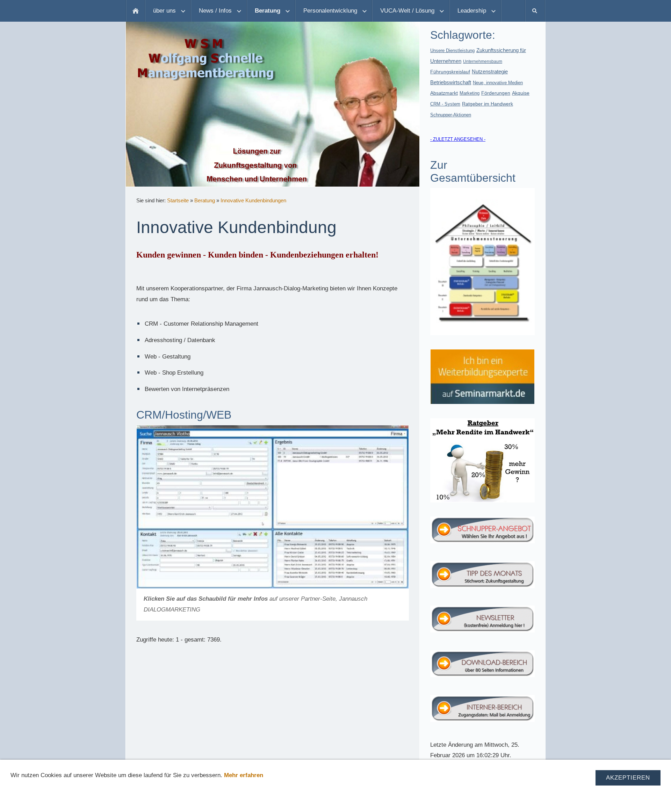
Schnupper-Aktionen (450, 114)
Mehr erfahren (243, 775)
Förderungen (495, 93)
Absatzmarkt (444, 93)
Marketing (469, 93)
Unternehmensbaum (482, 61)
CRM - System (445, 104)
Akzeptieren (628, 777)
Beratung (204, 200)
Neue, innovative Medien (498, 82)
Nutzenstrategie (490, 71)
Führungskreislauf (450, 71)
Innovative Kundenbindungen (253, 200)
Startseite (178, 200)
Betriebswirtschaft (450, 82)
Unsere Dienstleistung (452, 50)
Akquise (520, 93)
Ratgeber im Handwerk (487, 104)
